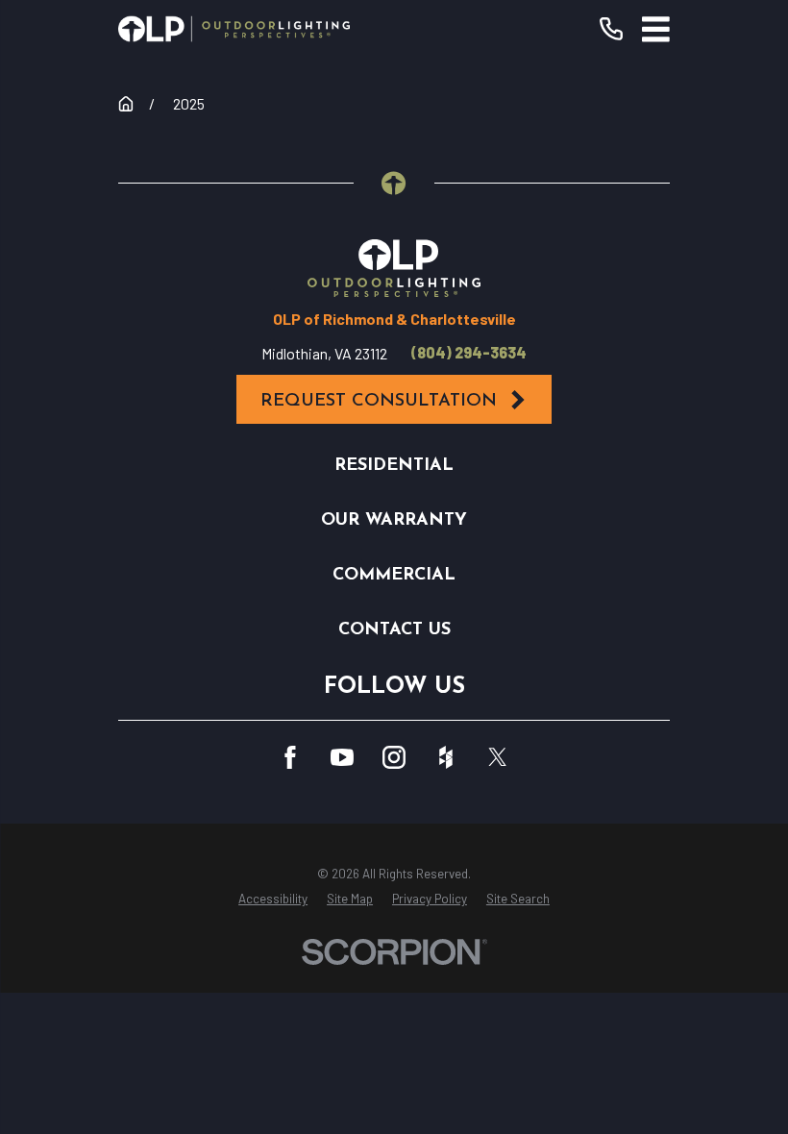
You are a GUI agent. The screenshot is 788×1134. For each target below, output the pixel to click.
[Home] (234, 28)
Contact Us (394, 630)
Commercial (394, 575)
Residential (394, 465)
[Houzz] (445, 757)
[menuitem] (273, 899)
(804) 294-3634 (469, 352)
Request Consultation (378, 401)
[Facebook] (290, 757)
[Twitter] (497, 757)
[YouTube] (342, 757)
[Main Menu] (656, 29)
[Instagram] (394, 757)
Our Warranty (394, 520)
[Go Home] (126, 103)
